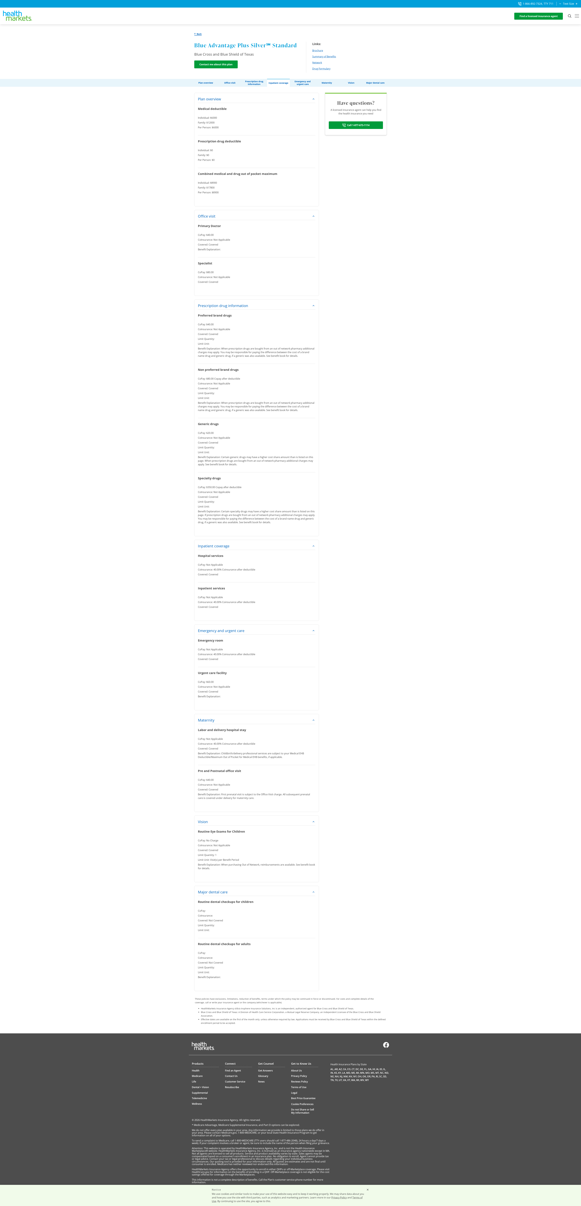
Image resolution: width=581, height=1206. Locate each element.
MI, (358, 1072)
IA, (377, 1069)
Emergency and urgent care (303, 83)
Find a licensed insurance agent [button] (539, 16)
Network (317, 62)
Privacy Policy (339, 1197)
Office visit (229, 82)
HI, (374, 1069)
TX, (336, 1080)
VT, (349, 1080)
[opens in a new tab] (386, 1047)
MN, (362, 1072)
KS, (336, 1072)
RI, (377, 1076)
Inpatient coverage (278, 83)
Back (199, 34)
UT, (341, 1080)
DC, (357, 1069)
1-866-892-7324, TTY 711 (538, 3)
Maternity (327, 82)
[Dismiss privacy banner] (367, 1189)
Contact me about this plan (216, 64)
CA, (345, 1069)
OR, (369, 1076)
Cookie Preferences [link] (302, 1104)
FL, (366, 1069)
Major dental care (375, 82)
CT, (353, 1069)
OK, (365, 1076)
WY (367, 1080)
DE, (362, 1069)
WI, (358, 1080)
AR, (336, 1069)
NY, (355, 1076)
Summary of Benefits (324, 56)
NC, (382, 1072)
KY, (340, 1072)
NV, (351, 1076)
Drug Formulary (321, 68)
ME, (353, 1072)
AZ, (340, 1069)
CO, (349, 1069)
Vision (351, 82)
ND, (387, 1072)
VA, (345, 1080)
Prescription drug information (254, 83)
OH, (360, 1076)
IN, (332, 1072)
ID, (381, 1069)
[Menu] (576, 16)
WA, (353, 1080)
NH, (337, 1076)
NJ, (341, 1076)
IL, (384, 1069)
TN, (332, 1080)
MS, (373, 1072)
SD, (385, 1076)
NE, (332, 1076)
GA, (370, 1069)
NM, (345, 1076)
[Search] (569, 16)
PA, (373, 1076)
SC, (381, 1076)
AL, (332, 1069)
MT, (377, 1072)
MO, (367, 1072)
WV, (362, 1080)
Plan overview (205, 82)
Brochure (317, 50)
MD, (348, 1072)
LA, (344, 1072)
